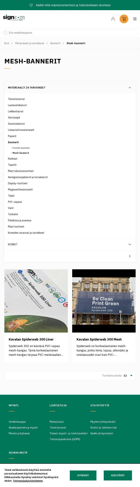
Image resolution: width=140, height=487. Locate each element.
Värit (11, 208)
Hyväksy (83, 475)
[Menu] (113, 19)
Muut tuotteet (16, 226)
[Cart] (124, 19)
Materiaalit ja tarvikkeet (29, 43)
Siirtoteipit (14, 117)
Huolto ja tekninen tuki (103, 427)
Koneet (13, 244)
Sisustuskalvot (16, 123)
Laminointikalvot (17, 105)
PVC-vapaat (15, 202)
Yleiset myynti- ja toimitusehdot (69, 433)
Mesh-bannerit (21, 153)
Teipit (11, 195)
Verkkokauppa (17, 421)
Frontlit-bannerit (21, 147)
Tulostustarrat (16, 99)
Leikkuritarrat (16, 111)
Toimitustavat (58, 427)
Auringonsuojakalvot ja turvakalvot (28, 177)
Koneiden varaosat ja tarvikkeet (26, 232)
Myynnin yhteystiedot (103, 421)
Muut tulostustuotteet (21, 171)
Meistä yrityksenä (19, 433)
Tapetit (12, 164)
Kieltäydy (118, 475)
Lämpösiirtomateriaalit (21, 130)
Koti (6, 43)
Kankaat (13, 158)
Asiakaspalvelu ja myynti (23, 427)
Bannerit (55, 43)
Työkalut (13, 214)
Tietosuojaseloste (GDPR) (65, 439)
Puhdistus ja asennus (19, 220)
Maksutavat (57, 421)
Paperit (12, 136)
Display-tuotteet (18, 183)
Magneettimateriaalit (20, 189)
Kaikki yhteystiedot (101, 433)
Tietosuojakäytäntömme (28, 480)
